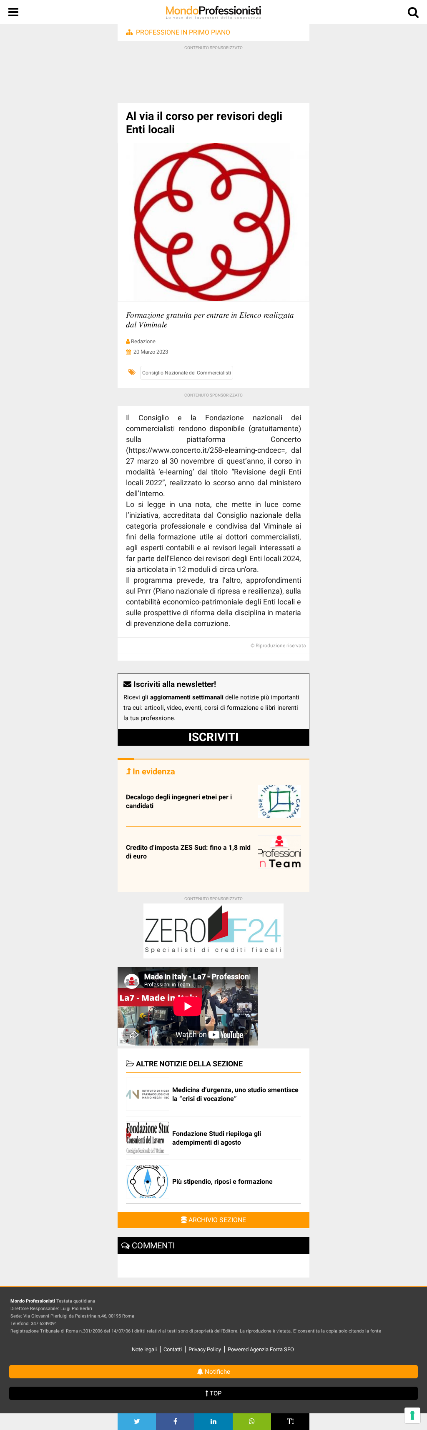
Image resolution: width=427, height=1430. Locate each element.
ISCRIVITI (213, 737)
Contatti (172, 1349)
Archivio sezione (216, 1220)
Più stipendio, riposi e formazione (222, 1181)
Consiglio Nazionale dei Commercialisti (186, 373)
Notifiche (216, 1371)
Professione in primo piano (183, 32)
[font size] (290, 1421)
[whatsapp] (252, 1421)
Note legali (144, 1349)
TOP (214, 1393)
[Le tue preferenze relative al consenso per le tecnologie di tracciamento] (412, 1415)
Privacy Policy (204, 1349)
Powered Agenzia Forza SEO (261, 1349)
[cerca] (413, 14)
